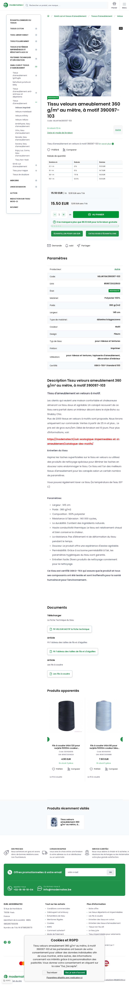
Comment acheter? (56, 930)
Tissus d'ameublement (101, 16)
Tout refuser (52, 973)
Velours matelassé (23, 111)
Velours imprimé (22, 107)
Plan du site (17, 981)
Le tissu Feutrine (96, 941)
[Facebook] (5, 942)
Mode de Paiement (55, 934)
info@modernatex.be (57, 889)
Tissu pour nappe (20, 170)
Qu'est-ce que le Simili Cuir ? (101, 945)
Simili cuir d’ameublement (20, 165)
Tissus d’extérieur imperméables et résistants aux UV (19, 49)
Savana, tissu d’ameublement (22, 145)
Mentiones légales (55, 919)
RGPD (49, 927)
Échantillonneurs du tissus (20, 21)
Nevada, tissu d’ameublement (22, 138)
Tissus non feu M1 (96, 927)
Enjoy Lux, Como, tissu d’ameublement (22, 153)
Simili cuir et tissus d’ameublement (70, 16)
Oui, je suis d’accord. (75, 973)
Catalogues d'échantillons (102, 233)
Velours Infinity (21, 115)
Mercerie (14, 180)
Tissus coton (17, 28)
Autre (118, 129)
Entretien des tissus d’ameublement (105, 923)
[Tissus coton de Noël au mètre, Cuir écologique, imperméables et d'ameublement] (48, 16)
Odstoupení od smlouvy (57, 912)
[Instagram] (9, 942)
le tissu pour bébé (96, 938)
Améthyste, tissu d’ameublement (22, 125)
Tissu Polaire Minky (19, 41)
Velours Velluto (21, 119)
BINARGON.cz (119, 980)
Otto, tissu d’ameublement (22, 131)
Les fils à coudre (96, 916)
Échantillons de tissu (56, 916)
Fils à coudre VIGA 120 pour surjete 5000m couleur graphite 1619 (66, 746)
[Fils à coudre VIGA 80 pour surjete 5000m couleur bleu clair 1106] (104, 716)
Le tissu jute (94, 930)
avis (90, 949)
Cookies (50, 923)
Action (13, 193)
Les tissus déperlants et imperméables (106, 912)
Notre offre (93, 908)
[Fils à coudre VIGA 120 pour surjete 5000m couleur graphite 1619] (66, 716)
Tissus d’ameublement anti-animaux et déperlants (22, 93)
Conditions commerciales (58, 908)
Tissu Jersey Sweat (19, 35)
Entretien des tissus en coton (101, 919)
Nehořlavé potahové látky (22, 83)
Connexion (110, 872)
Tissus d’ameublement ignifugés (20, 75)
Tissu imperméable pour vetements (104, 934)
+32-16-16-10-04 (23, 889)
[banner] (11, 5)
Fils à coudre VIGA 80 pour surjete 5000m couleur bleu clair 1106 (104, 746)
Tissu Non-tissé (22, 160)
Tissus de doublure (21, 174)
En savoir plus (105, 144)
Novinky (14, 207)
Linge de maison (18, 187)
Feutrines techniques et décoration (20, 58)
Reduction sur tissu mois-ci (20, 200)
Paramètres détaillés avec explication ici (65, 978)
